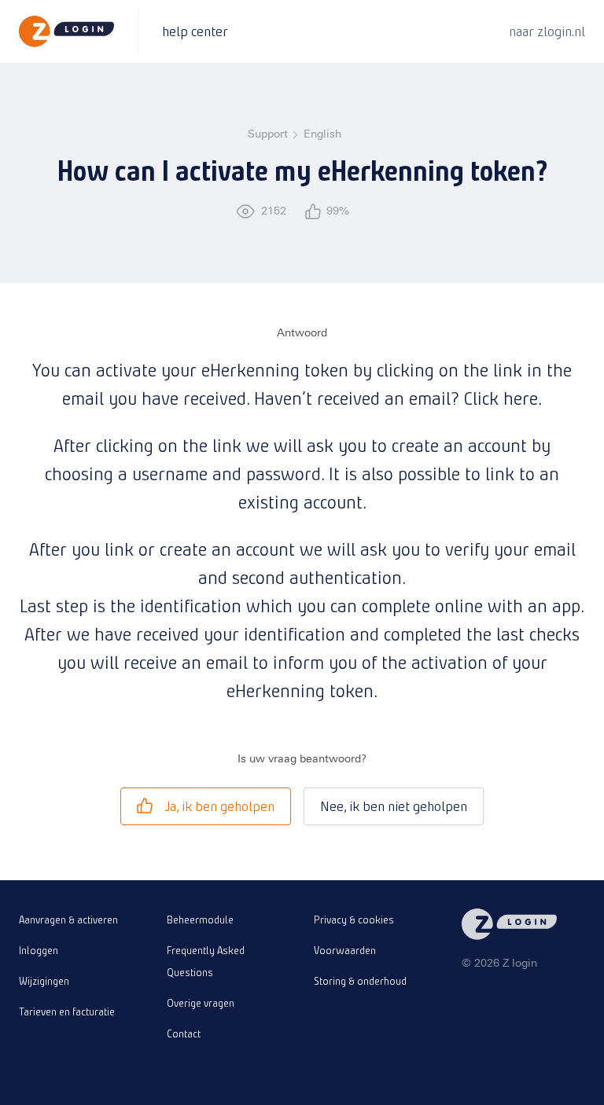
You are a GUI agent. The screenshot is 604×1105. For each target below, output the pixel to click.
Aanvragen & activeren (68, 919)
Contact (184, 1033)
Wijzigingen (44, 981)
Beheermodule (200, 919)
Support (268, 134)
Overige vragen (200, 1003)
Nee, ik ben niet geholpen (393, 806)
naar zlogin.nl (547, 31)
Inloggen (38, 950)
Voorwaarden (345, 950)
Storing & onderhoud (360, 981)
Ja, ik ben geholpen (219, 806)
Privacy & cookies (354, 919)
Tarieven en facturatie (67, 1011)
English (322, 134)
